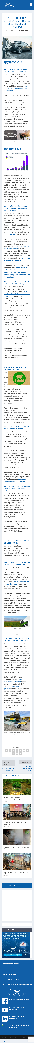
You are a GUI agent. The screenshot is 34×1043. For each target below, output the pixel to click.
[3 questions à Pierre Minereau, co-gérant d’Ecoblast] (17, 837)
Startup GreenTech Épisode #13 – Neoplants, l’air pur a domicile (14, 798)
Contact (6, 969)
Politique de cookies (11, 979)
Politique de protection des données (17, 984)
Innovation (20, 30)
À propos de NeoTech (11, 964)
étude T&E (16, 644)
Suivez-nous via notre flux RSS (19, 1026)
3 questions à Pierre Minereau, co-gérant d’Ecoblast (16, 848)
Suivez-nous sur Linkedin (16, 1017)
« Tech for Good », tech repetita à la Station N (15, 823)
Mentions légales (10, 974)
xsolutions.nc (7, 1042)
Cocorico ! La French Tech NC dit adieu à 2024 (16, 872)
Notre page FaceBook (19, 999)
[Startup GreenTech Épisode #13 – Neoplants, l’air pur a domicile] (17, 787)
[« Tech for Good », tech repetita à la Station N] (17, 812)
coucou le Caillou (10, 234)
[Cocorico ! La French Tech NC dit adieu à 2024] (17, 861)
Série (26, 30)
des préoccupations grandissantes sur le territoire (17, 88)
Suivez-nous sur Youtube (16, 1009)
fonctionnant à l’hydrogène (17, 293)
